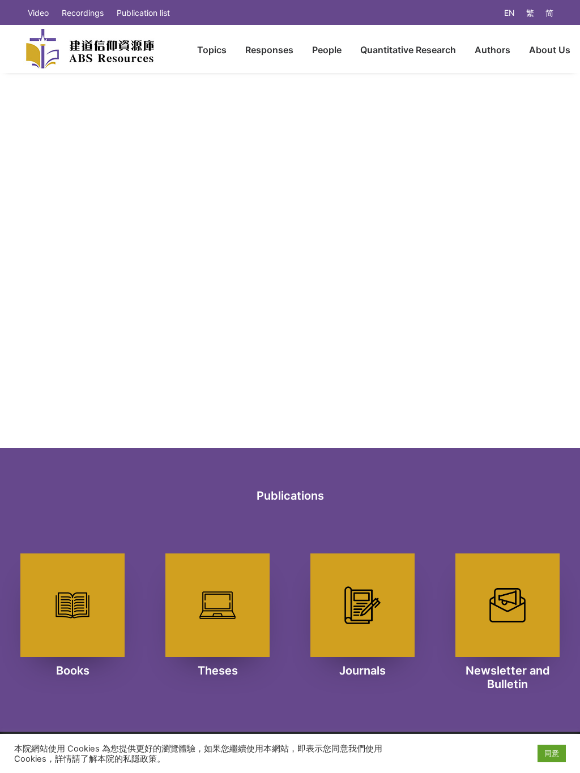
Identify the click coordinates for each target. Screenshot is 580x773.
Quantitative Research (408, 49)
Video (38, 13)
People (327, 49)
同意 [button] (551, 753)
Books (72, 670)
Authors (492, 49)
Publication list (143, 13)
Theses (218, 670)
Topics (212, 49)
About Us (549, 49)
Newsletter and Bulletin (508, 677)
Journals (362, 670)
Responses (269, 49)
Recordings (83, 13)
